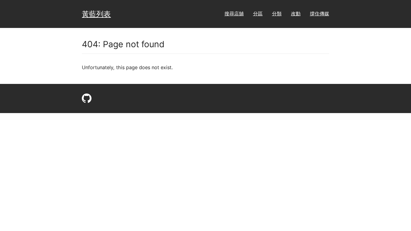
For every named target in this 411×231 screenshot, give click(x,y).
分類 (277, 14)
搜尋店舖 (234, 14)
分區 (258, 14)
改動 (296, 14)
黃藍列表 (96, 13)
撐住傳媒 (319, 14)
